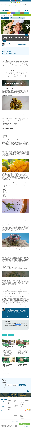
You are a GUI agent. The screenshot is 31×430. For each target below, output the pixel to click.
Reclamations (21, 416)
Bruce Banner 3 (5, 126)
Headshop (9, 402)
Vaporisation (5, 137)
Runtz (4, 125)
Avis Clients (15, 406)
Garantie (21, 415)
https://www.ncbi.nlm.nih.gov (18, 324)
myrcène (14, 175)
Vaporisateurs (9, 403)
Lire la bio (8, 316)
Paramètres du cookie (24, 426)
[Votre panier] (28, 11)
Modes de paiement (22, 404)
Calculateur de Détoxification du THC (27, 401)
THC (16, 288)
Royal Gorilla (5, 124)
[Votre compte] (23, 11)
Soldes (9, 413)
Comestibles (5, 135)
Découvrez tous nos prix (23, 395)
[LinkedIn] (27, 316)
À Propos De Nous (16, 405)
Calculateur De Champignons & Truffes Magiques (27, 404)
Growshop (9, 409)
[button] (3, 44)
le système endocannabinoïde (21, 182)
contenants (8, 267)
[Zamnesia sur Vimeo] (4, 408)
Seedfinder (15, 400)
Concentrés (5, 136)
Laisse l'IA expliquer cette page (22, 44)
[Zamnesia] (6, 10)
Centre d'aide (21, 401)
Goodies (9, 410)
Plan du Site (15, 415)
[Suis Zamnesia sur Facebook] (1, 408)
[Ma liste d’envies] (25, 11)
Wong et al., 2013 (10, 229)
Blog (14, 401)
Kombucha (4, 196)
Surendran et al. (9, 179)
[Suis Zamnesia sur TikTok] (1, 410)
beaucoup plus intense (9, 144)
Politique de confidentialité (15, 421)
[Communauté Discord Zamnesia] (4, 410)
